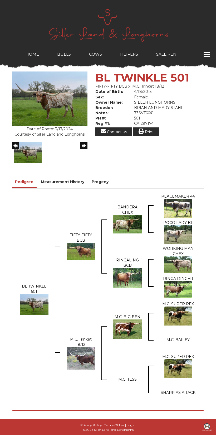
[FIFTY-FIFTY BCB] (81, 251)
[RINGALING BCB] (127, 277)
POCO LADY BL (178, 222)
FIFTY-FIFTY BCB (111, 86)
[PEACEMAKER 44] (178, 208)
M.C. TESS (127, 379)
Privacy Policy (91, 425)
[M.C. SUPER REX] (178, 315)
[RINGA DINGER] (178, 289)
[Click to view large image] (49, 98)
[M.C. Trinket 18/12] (81, 358)
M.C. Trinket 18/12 (148, 86)
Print (149, 132)
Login (131, 425)
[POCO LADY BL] (178, 234)
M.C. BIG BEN (127, 316)
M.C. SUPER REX (178, 304)
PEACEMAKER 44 (178, 196)
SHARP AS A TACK (178, 392)
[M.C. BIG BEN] (127, 329)
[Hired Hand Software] (207, 429)
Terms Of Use (114, 425)
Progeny (100, 181)
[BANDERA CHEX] (127, 224)
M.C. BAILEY (178, 339)
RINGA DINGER (178, 278)
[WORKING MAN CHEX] (178, 264)
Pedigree (24, 181)
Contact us (116, 132)
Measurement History (62, 181)
